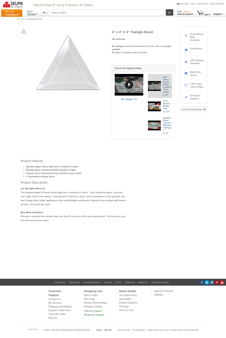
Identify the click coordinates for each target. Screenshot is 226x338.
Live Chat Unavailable (192, 109)
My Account (55, 302)
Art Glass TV (129, 99)
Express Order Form (59, 310)
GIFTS (118, 282)
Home (99, 329)
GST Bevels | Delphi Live (167, 105)
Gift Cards (184, 3)
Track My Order (57, 314)
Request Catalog (93, 306)
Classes (88, 5)
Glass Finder (202, 3)
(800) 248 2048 (217, 3)
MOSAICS (143, 282)
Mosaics (73, 5)
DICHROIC (60, 282)
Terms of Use (126, 310)
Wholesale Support (94, 314)
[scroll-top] (221, 331)
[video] (129, 85)
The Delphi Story (128, 295)
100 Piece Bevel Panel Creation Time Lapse (167, 84)
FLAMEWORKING (92, 282)
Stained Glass (42, 5)
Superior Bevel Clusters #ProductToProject (167, 124)
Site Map (124, 306)
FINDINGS (74, 282)
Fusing (59, 5)
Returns (52, 317)
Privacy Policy (138, 329)
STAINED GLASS (160, 282)
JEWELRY (130, 282)
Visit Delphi (125, 299)
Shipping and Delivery (60, 306)
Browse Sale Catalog (95, 302)
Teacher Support (93, 310)
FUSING (108, 282)
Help (193, 3)
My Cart (108, 329)
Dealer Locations (128, 302)
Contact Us (54, 299)
